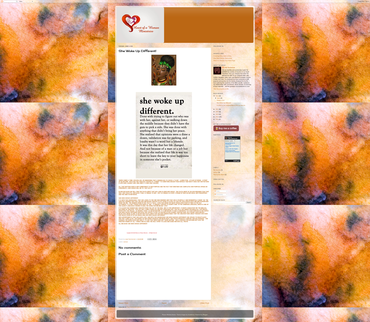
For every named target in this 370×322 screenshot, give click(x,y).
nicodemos (191, 314)
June (218, 98)
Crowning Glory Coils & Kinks (222, 56)
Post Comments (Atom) (134, 307)
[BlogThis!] (150, 239)
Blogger (205, 314)
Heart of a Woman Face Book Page (224, 60)
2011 (217, 119)
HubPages (236, 161)
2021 (217, 96)
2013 (217, 114)
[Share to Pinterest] (156, 239)
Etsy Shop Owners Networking (222, 58)
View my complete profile (221, 89)
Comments (219, 194)
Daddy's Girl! (221, 100)
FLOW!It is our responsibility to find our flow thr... (231, 105)
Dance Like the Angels (231, 148)
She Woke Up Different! (224, 103)
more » (226, 160)
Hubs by (232, 138)
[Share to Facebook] (154, 239)
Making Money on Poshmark (230, 144)
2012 (217, 117)
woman (125, 242)
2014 (217, 111)
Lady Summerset (229, 67)
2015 (217, 109)
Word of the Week (218, 174)
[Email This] (148, 239)
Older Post (204, 303)
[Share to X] (152, 239)
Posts (217, 191)
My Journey (217, 170)
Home (164, 303)
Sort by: (227, 140)
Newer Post (123, 303)
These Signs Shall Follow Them (232, 146)
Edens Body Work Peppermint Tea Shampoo (232, 151)
